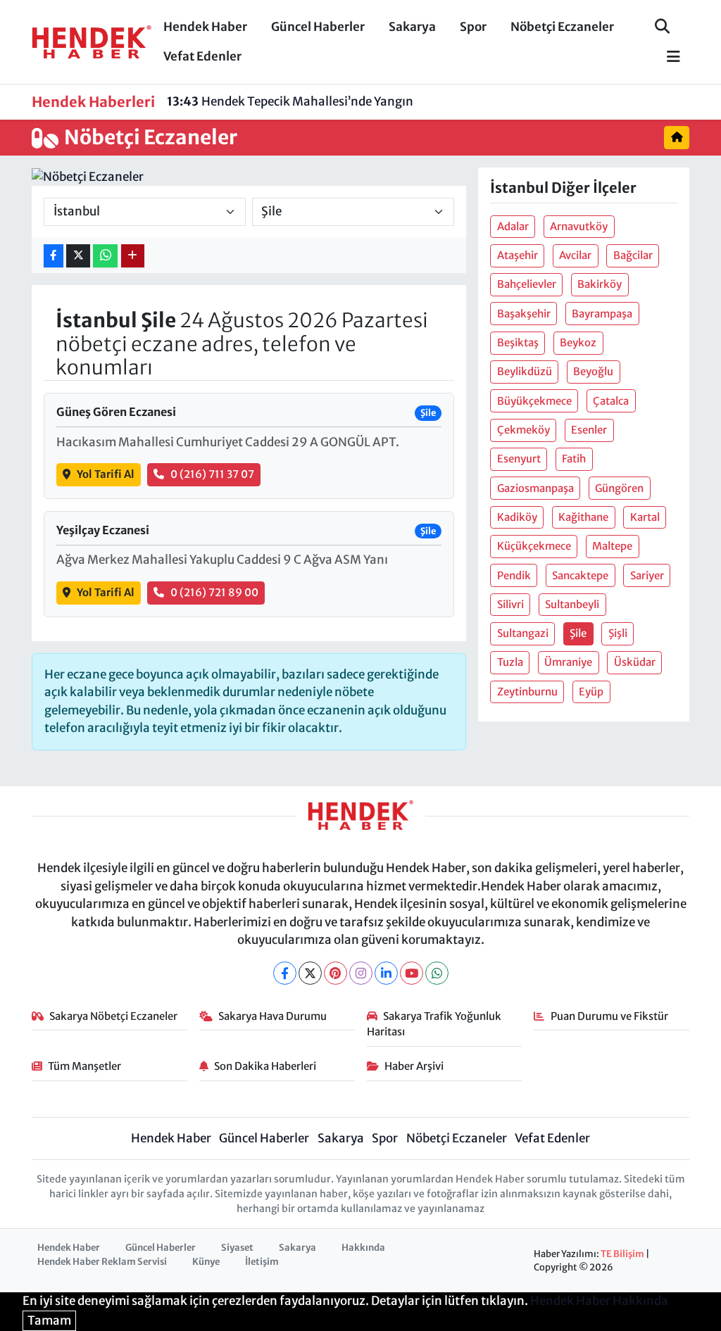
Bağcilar (633, 255)
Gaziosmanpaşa (535, 488)
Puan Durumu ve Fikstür (609, 1016)
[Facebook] (284, 973)
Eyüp (591, 691)
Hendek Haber (205, 26)
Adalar (513, 226)
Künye (206, 1262)
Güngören (619, 488)
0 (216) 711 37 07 (212, 474)
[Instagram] (360, 973)
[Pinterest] (335, 973)
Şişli (617, 633)
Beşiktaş (518, 342)
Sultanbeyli (572, 604)
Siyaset (237, 1248)
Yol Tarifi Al (105, 474)
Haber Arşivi (414, 1066)
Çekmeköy (523, 429)
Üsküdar (635, 662)
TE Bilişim (622, 1254)
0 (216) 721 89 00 (214, 592)
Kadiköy (517, 517)
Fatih (574, 458)
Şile (578, 633)
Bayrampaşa (602, 313)
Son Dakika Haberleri (265, 1066)
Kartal (645, 517)
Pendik (514, 575)
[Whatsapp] (437, 973)
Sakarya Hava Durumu (272, 1016)
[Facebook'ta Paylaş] (53, 255)
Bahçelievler (526, 284)
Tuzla (510, 662)
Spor (473, 26)
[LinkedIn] (386, 973)
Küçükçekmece (534, 546)
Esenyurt (519, 458)
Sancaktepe (580, 575)
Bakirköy (599, 284)
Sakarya (412, 26)
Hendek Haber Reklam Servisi (102, 1262)
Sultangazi (522, 633)
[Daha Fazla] (132, 255)
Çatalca (611, 401)
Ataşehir (517, 255)
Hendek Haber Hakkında (599, 1300)
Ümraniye (568, 662)
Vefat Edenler (202, 56)
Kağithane (583, 517)
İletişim (262, 1262)
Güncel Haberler (318, 26)
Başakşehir (524, 313)
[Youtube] (411, 973)
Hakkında (363, 1248)
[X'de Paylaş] (78, 255)
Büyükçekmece (534, 401)
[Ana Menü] (667, 57)
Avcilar (575, 255)
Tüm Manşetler (84, 1066)
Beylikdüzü (524, 371)
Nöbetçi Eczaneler (562, 26)
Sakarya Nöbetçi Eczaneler (113, 1016)
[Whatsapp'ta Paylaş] (105, 255)
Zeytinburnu (527, 691)
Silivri (510, 604)
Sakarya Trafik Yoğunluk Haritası (434, 1023)
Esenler (589, 429)
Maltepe (612, 546)
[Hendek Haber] (91, 40)
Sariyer (647, 575)
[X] (310, 973)
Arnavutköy (579, 226)
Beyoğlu (593, 371)
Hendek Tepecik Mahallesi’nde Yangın (290, 101)
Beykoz (578, 342)
